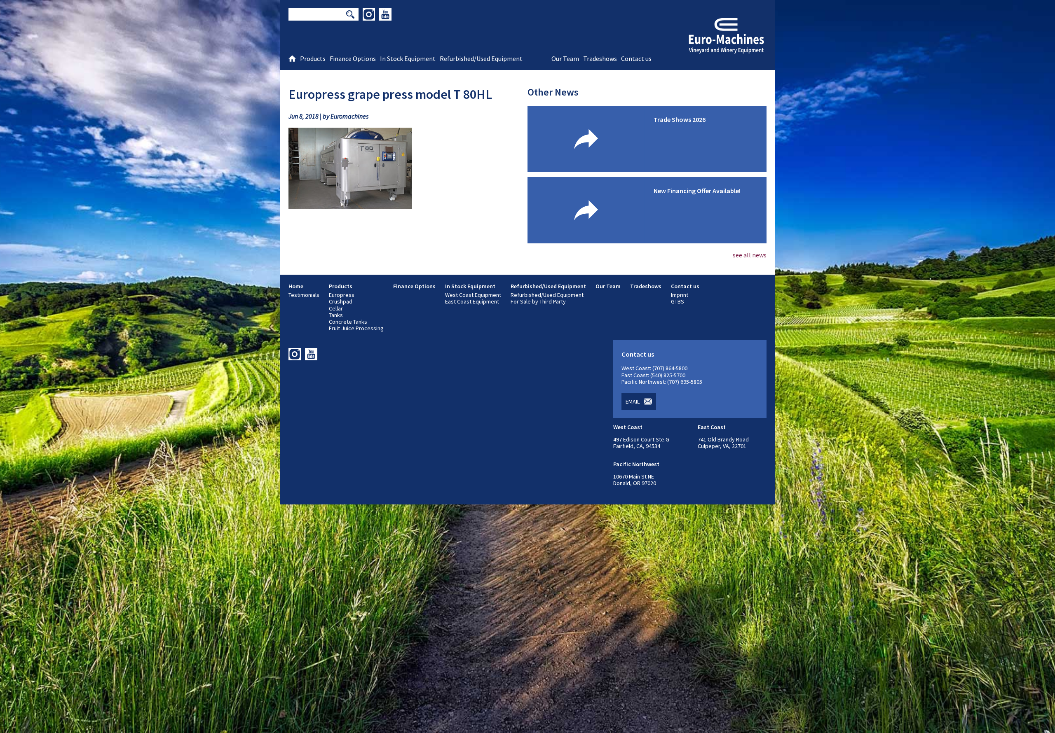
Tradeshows (645, 286)
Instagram (369, 14)
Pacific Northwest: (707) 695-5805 (661, 381)
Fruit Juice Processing (356, 328)
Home (295, 286)
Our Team (608, 286)
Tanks (336, 315)
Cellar (336, 308)
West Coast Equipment (473, 295)
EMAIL (633, 401)
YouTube (385, 14)
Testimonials (303, 295)
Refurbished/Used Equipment (548, 286)
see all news (750, 255)
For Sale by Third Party (538, 301)
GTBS (677, 301)
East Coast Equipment (472, 301)
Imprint (679, 295)
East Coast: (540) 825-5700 (653, 375)
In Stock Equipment (470, 286)
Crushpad (340, 301)
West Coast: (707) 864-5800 (654, 368)
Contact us (685, 286)
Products (340, 286)
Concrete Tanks (348, 321)
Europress (341, 295)
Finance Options (414, 286)
